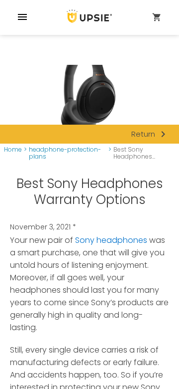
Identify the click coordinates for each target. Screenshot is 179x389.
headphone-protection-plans (65, 153)
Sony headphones (111, 240)
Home (13, 150)
